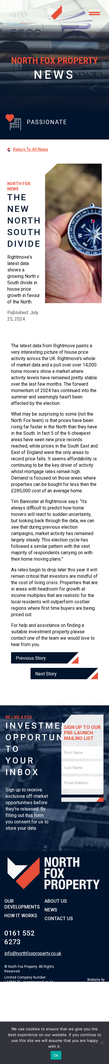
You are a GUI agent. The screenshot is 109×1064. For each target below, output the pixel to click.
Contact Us (58, 918)
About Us (55, 901)
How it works (20, 915)
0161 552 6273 (19, 937)
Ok (56, 1055)
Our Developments (22, 904)
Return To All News (30, 149)
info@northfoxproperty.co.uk (22, 953)
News (50, 910)
